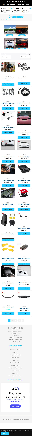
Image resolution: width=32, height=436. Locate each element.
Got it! (4, 433)
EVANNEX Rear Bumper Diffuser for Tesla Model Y (24, 308)
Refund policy (15, 373)
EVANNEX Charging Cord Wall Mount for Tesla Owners (8, 234)
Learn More (11, 431)
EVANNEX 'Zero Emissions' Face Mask (24, 204)
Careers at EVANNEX (15, 349)
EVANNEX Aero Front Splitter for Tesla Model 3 (24, 156)
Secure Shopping (15, 365)
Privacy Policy (15, 360)
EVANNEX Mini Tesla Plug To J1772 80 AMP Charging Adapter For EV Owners (24, 180)
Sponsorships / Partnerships (15, 368)
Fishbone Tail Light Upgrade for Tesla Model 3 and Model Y (24, 132)
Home (2, 19)
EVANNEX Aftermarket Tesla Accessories (18, 419)
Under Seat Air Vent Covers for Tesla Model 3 (24, 78)
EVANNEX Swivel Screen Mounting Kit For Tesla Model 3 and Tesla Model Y (8, 180)
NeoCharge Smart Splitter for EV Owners (8, 78)
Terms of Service (15, 370)
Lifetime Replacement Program (15, 376)
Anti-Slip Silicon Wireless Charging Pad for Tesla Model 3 (8, 283)
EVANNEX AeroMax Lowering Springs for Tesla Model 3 (8, 103)
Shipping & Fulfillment (15, 355)
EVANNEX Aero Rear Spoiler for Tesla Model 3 (24, 282)
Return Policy (15, 352)
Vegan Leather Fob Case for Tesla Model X (24, 258)
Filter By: (4, 54)
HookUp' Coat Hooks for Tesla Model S (24, 228)
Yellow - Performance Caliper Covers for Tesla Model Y (8, 258)
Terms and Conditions (15, 363)
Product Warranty (15, 357)
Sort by (28, 54)
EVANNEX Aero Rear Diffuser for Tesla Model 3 (8, 156)
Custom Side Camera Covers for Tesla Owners (8, 127)
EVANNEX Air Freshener (8, 204)
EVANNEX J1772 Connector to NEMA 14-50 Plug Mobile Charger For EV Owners (24, 103)
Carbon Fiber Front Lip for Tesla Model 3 (8, 307)
